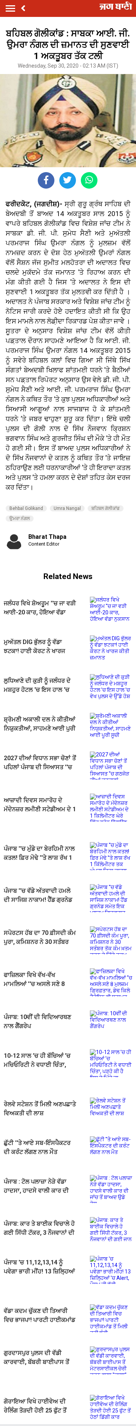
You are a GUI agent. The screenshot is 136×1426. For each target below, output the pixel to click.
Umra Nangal (67, 508)
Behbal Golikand (26, 508)
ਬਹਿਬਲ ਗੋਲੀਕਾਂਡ (105, 508)
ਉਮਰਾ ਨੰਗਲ (19, 518)
